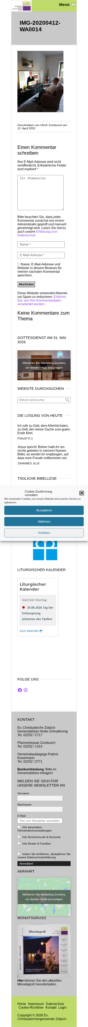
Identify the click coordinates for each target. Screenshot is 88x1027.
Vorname (23, 793)
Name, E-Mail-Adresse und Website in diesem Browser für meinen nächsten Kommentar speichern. (39, 270)
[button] (82, 493)
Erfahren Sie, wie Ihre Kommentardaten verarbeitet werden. (41, 300)
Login (62, 1007)
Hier (20, 980)
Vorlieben (44, 532)
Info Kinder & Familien (36, 843)
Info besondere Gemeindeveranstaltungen (34, 829)
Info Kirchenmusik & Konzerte (41, 837)
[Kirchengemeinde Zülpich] (21, 10)
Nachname (24, 804)
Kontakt (50, 1007)
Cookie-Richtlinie (31, 1007)
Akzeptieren (44, 510)
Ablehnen (44, 521)
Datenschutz (55, 1004)
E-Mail (21, 815)
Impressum (36, 1004)
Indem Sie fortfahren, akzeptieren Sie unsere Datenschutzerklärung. (44, 855)
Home (21, 1004)
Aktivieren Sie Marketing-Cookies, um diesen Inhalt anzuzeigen (44, 365)
